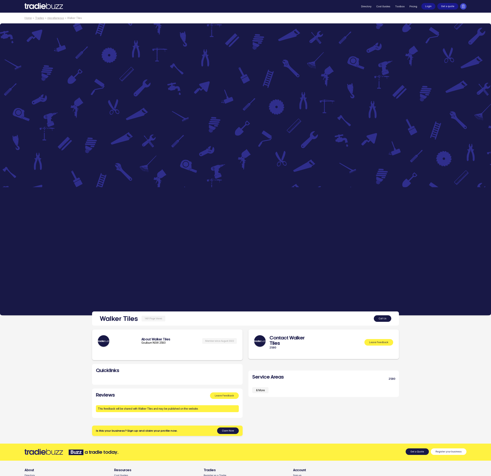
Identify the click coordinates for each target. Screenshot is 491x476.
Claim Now (228, 430)
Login (428, 6)
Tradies (39, 18)
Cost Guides (383, 6)
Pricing (413, 6)
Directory (366, 6)
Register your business (449, 451)
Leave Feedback (224, 395)
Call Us (382, 318)
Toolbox (400, 6)
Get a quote (447, 6)
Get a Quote (417, 451)
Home (28, 18)
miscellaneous (55, 18)
